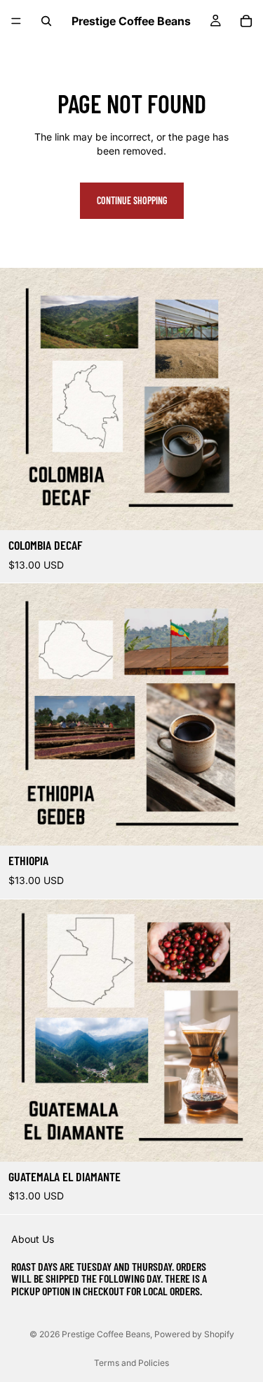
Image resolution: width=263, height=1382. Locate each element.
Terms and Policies (131, 1363)
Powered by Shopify (194, 1334)
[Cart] (246, 21)
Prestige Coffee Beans (106, 1334)
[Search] (46, 21)
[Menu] (16, 21)
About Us (32, 1240)
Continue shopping (132, 200)
